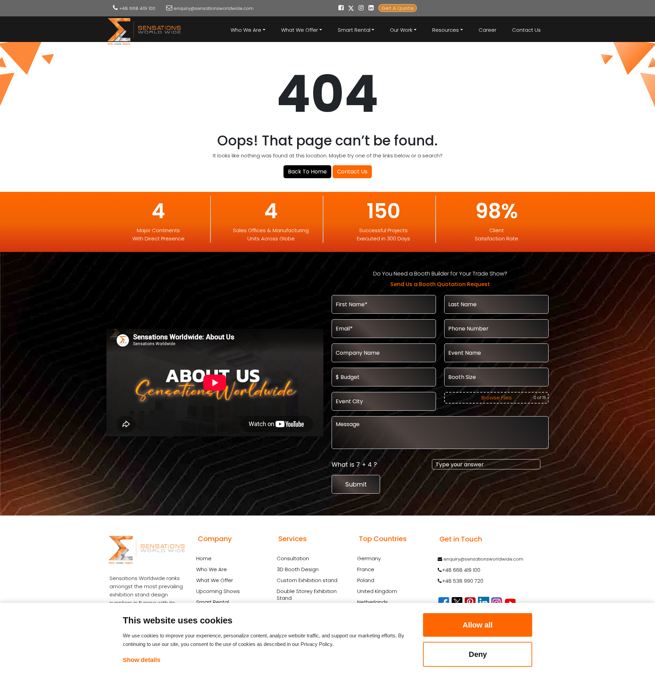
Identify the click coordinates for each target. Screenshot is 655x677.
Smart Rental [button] (354, 29)
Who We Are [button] (246, 29)
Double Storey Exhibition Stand (307, 595)
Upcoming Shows (218, 591)
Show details (141, 660)
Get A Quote (397, 8)
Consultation (293, 558)
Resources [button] (445, 29)
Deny (478, 654)
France (365, 569)
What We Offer (214, 580)
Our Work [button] (401, 29)
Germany (369, 558)
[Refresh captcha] (425, 464)
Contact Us (526, 29)
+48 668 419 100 (137, 8)
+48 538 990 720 (462, 580)
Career (487, 29)
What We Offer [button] (299, 29)
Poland (365, 580)
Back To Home (307, 171)
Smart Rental (212, 602)
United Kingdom (377, 591)
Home (204, 558)
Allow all (478, 625)
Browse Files (496, 397)
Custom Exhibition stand (307, 580)
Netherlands (372, 602)
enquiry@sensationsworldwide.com (213, 8)
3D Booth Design (298, 569)
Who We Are (211, 569)
